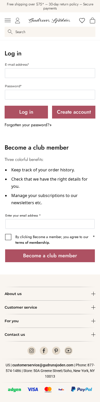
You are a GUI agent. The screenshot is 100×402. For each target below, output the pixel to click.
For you (12, 321)
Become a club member (50, 255)
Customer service (21, 307)
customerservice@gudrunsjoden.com (42, 365)
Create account (74, 112)
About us (13, 293)
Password (13, 86)
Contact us (15, 334)
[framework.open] (8, 20)
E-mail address (17, 64)
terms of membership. (32, 242)
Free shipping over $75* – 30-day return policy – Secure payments (50, 6)
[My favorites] (82, 20)
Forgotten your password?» (28, 125)
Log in (26, 112)
